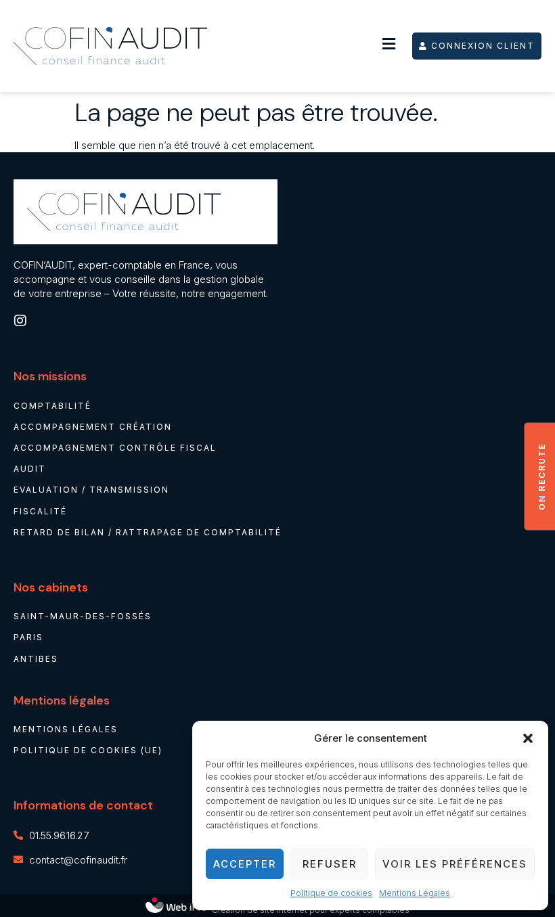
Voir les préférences (454, 863)
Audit (30, 469)
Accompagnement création (93, 427)
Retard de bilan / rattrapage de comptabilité (148, 532)
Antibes (36, 659)
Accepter (244, 863)
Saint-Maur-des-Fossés (83, 616)
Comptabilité (52, 406)
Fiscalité (40, 511)
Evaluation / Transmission (91, 490)
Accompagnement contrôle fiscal (115, 448)
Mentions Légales (414, 893)
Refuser (330, 863)
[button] (528, 738)
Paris (28, 637)
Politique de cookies (331, 893)
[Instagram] (20, 321)
